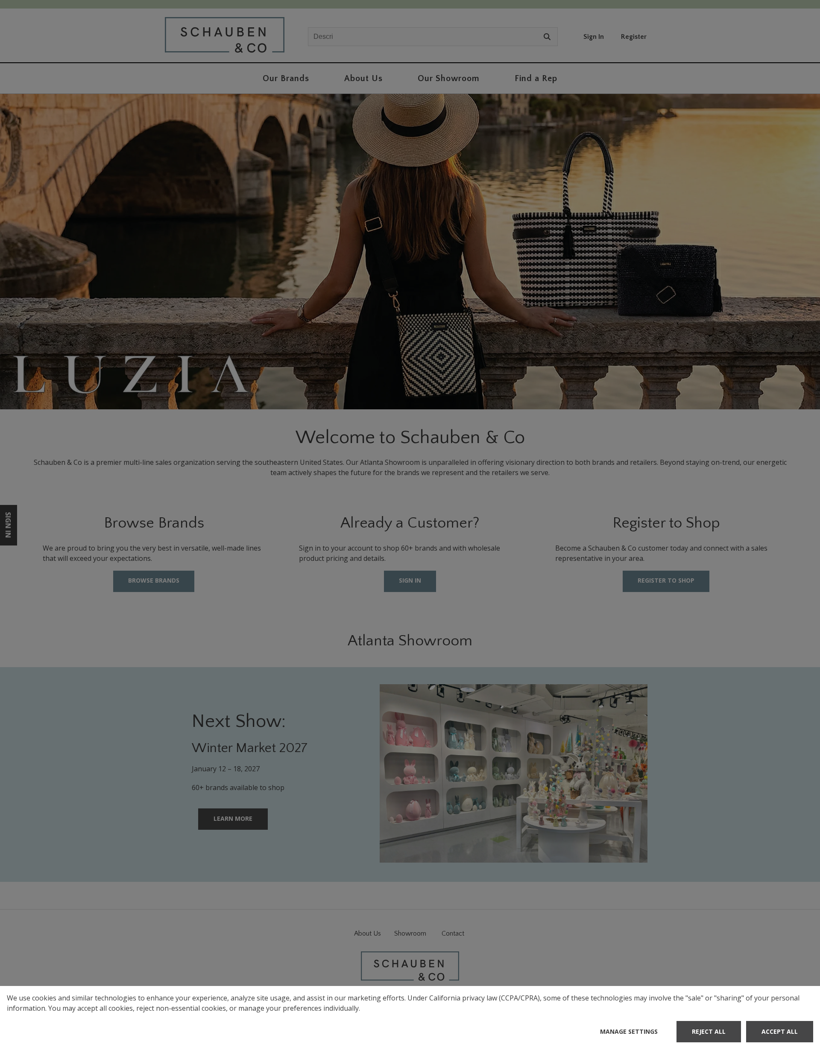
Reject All (709, 1031)
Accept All (779, 1031)
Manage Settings (629, 1031)
